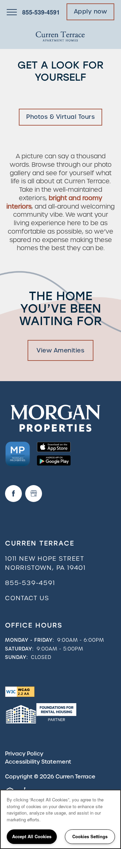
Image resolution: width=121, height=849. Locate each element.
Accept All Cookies (31, 836)
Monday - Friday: (29, 640)
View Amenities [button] (60, 350)
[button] (91, 11)
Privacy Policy (24, 753)
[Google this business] (33, 493)
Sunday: (16, 657)
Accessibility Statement (38, 761)
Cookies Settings (90, 836)
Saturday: (19, 649)
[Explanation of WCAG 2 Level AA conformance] (20, 691)
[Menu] (12, 12)
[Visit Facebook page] (13, 493)
